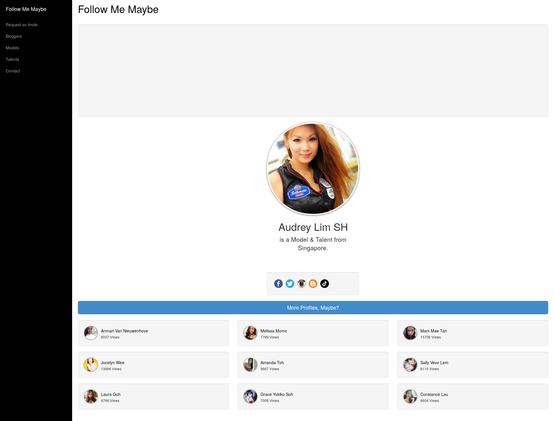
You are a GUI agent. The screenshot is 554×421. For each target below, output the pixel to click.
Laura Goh (111, 394)
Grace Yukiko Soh (277, 394)
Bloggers (14, 36)
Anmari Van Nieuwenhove (124, 331)
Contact (13, 71)
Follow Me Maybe (26, 8)
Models (12, 47)
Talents (12, 59)
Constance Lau (434, 394)
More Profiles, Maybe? (313, 307)
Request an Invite (22, 24)
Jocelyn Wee (112, 362)
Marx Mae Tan (433, 331)
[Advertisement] (313, 70)
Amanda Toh (272, 362)
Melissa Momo (274, 331)
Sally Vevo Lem (434, 362)
